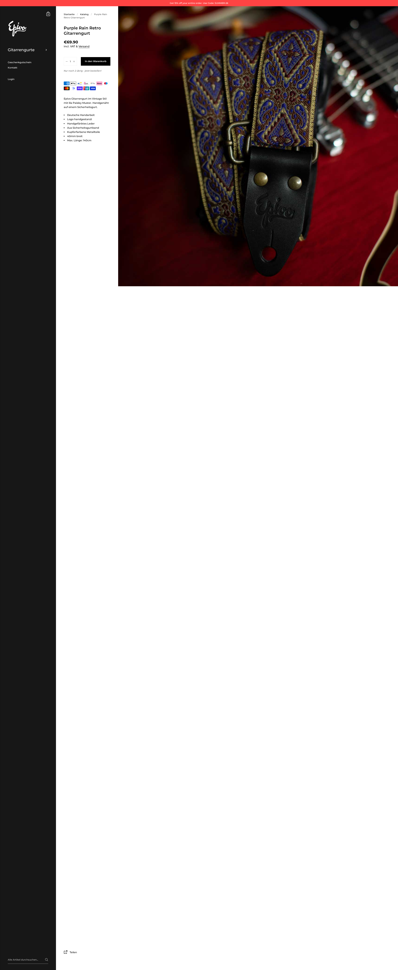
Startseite (69, 14)
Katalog (84, 14)
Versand (84, 46)
